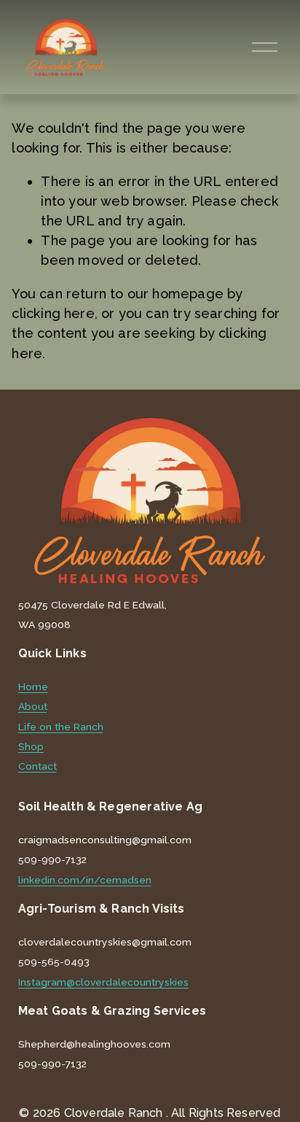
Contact (37, 767)
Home (33, 687)
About (32, 707)
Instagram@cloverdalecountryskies (103, 983)
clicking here (53, 313)
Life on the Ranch (60, 727)
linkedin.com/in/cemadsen (84, 880)
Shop (31, 747)
